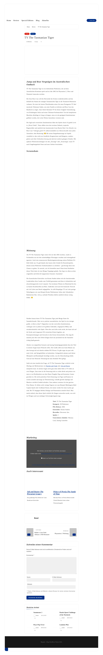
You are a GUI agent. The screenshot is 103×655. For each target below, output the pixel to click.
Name (28, 577)
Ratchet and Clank (51, 366)
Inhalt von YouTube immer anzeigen (52, 458)
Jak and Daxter (65, 366)
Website (29, 584)
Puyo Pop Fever (38, 625)
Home (9, 20)
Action (27, 33)
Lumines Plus (64, 625)
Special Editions (27, 20)
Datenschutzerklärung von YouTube (56, 453)
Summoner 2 (37, 612)
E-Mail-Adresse (57, 577)
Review (16, 20)
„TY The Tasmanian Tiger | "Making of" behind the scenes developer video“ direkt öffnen (53, 464)
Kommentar (30, 555)
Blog (37, 20)
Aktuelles (45, 20)
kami (36, 518)
